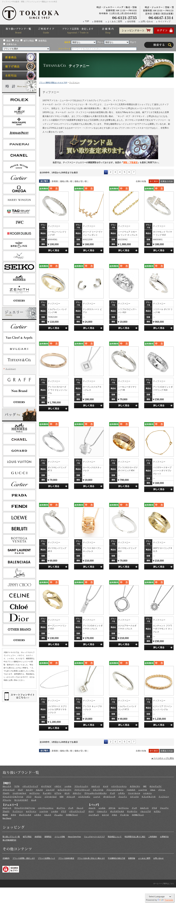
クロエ (114, 815)
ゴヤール (111, 808)
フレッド (79, 808)
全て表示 (154, 181)
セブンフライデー (64, 790)
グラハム (161, 790)
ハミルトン (147, 793)
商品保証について (115, 837)
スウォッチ (71, 797)
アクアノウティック (82, 790)
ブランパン (7, 800)
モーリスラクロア (21, 800)
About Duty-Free (74, 837)
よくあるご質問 (115, 21)
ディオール (124, 815)
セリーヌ (105, 815)
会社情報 (131, 21)
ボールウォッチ (109, 797)
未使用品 (42, 40)
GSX (61, 797)
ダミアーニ (61, 808)
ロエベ (91, 811)
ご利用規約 (152, 837)
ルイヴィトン (34, 793)
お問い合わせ (147, 21)
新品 (8, 40)
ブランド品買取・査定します (24, 858)
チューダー (47, 793)
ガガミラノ (77, 793)
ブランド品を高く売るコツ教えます (91, 858)
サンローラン (132, 811)
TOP (87, 21)
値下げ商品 (29, 40)
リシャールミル (134, 793)
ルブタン (157, 811)
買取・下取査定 (130, 162)
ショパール (142, 790)
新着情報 (98, 21)
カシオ (33, 800)
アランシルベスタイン (115, 790)
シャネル (67, 786)
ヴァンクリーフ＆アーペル (13, 797)
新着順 (55, 181)
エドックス (134, 797)
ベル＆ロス (131, 790)
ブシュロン (58, 815)
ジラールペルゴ (51, 797)
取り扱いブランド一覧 (11, 837)
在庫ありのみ (167, 181)
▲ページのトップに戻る (162, 758)
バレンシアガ (145, 811)
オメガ (105, 786)
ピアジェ (57, 793)
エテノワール (98, 790)
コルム (152, 790)
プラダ (154, 808)
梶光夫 (5, 815)
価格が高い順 (66, 181)
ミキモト (37, 815)
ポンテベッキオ (25, 815)
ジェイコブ (50, 790)
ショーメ (96, 797)
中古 (17, 40)
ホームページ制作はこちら (163, 883)
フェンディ (122, 797)
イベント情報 (59, 837)
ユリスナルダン (84, 797)
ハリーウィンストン (119, 786)
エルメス (39, 790)
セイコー (29, 790)
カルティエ (95, 786)
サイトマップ (164, 21)
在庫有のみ (11, 44)
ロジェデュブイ (156, 786)
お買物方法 (164, 837)
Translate (168, 900)
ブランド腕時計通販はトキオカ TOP (53, 82)
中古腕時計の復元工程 (116, 858)
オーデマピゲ (46, 786)
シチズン (121, 793)
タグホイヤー (135, 786)
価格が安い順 (80, 181)
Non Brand (7, 818)
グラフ (28, 797)
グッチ (112, 793)
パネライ (57, 786)
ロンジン (38, 797)
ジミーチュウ (94, 815)
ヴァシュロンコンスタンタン (95, 793)
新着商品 (48, 837)
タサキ (13, 815)
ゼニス (67, 793)
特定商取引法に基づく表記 (135, 837)
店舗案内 (6, 858)
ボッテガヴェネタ (117, 811)
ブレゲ (20, 790)
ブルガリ (6, 793)
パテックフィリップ (30, 786)
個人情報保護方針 (9, 840)
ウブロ (16, 786)
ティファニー (11, 369)
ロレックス (7, 786)
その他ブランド (72, 815)
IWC (144, 786)
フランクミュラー (81, 786)
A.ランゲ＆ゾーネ (149, 797)
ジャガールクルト (19, 793)
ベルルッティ (102, 811)
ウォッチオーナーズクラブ (94, 837)
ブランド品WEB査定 (66, 858)
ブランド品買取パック (46, 858)
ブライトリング (9, 790)
